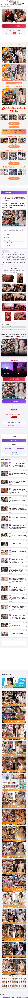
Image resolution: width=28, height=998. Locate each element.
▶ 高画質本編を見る (14, 379)
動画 (14, 33)
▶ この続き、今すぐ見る (14, 26)
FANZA (8, 245)
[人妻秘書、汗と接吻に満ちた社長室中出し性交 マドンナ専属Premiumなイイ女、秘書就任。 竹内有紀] (14, 410)
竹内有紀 (7, 237)
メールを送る (2, 997)
